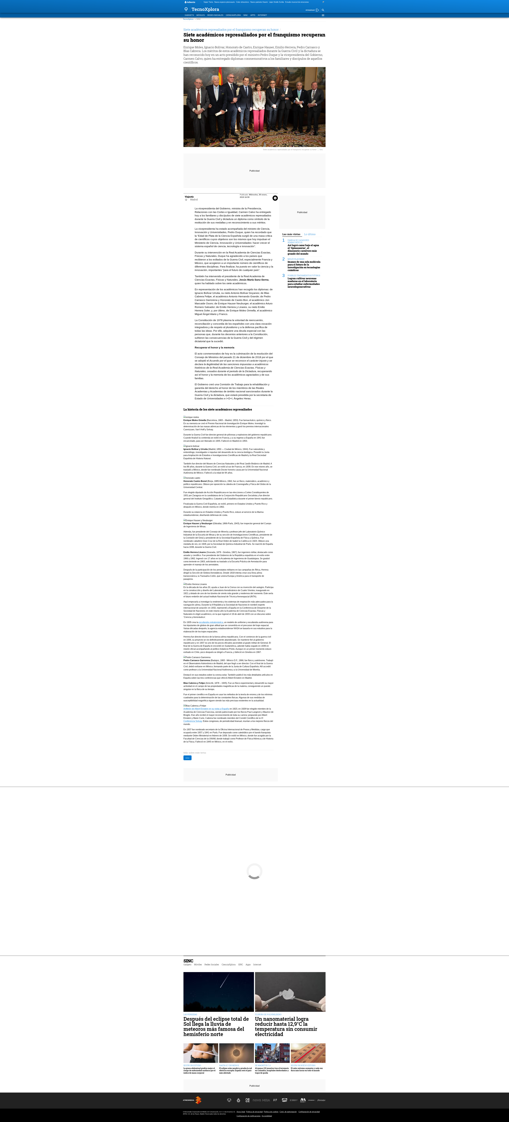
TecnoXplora (188, 19)
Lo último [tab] (310, 234)
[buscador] (323, 10)
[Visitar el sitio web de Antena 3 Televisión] (229, 1100)
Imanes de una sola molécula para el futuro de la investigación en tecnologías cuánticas (304, 265)
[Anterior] (201, 2)
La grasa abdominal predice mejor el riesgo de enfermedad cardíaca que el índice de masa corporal (199, 1070)
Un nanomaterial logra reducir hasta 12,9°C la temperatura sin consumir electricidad (286, 1026)
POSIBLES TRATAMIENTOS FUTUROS (304, 275)
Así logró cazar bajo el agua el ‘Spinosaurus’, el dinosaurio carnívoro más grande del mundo (303, 249)
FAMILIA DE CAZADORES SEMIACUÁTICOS (298, 241)
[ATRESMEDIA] (192, 1100)
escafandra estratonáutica (211, 622)
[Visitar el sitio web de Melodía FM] (303, 1100)
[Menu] (323, 15)
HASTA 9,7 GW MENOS (229, 1065)
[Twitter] (186, 199)
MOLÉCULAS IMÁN (296, 259)
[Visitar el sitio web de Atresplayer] (312, 1100)
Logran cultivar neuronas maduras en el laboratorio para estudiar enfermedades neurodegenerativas (304, 282)
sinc (187, 757)
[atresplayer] (311, 10)
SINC (245, 15)
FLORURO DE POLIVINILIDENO (268, 1014)
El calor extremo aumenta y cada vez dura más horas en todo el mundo (307, 1069)
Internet (262, 15)
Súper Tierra (208, 2)
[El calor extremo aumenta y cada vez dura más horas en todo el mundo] (308, 1053)
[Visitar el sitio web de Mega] (266, 1100)
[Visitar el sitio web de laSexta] (238, 1100)
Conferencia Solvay (192, 721)
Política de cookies (271, 1112)
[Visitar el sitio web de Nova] (257, 1100)
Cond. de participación (288, 1112)
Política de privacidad (254, 1112)
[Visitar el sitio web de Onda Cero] (285, 1100)
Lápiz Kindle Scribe (276, 2)
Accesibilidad (267, 1116)
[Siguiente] (323, 2)
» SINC (198, 19)
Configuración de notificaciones (249, 1116)
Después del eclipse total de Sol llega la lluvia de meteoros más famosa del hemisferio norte (216, 1026)
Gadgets (189, 15)
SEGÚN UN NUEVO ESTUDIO (303, 1065)
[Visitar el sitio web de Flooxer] (321, 1100)
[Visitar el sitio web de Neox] (248, 1100)
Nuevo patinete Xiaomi (259, 2)
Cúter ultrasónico (242, 2)
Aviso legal (241, 1112)
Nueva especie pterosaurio (224, 2)
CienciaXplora (233, 15)
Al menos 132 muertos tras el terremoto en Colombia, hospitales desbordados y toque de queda (272, 1070)
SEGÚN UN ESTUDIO (192, 1065)
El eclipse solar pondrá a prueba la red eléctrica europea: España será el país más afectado (235, 1070)
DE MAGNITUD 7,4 (263, 1065)
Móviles (200, 15)
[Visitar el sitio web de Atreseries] (275, 1100)
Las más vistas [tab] (291, 234)
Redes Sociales (215, 15)
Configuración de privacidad (309, 1112)
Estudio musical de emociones (297, 2)
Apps (252, 15)
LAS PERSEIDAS (190, 1014)
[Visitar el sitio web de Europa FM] (294, 1100)
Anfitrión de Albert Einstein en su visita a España (206, 709)
